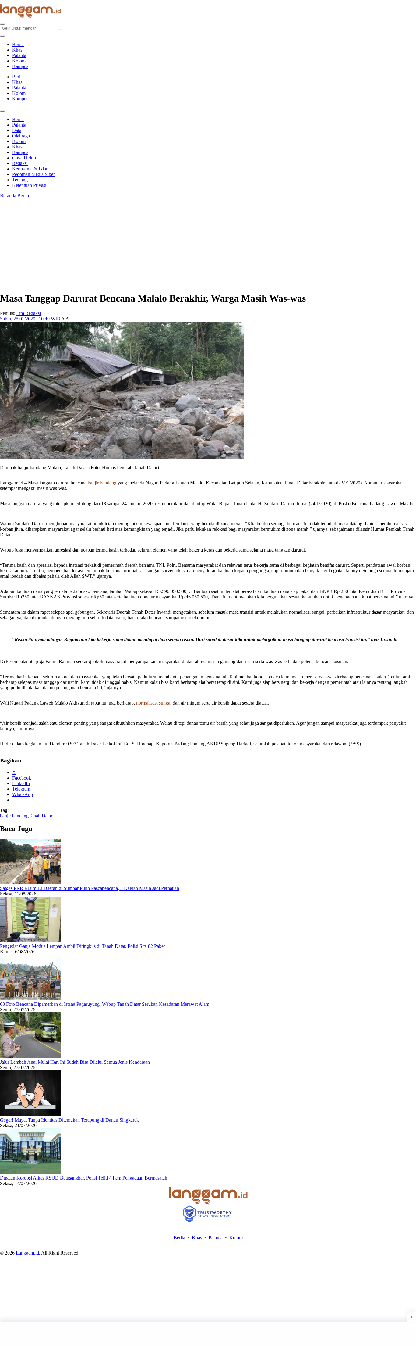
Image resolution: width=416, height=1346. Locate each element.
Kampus (20, 66)
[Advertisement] (208, 1333)
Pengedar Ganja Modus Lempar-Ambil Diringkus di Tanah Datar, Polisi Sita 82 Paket (83, 946)
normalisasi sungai (153, 702)
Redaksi (20, 163)
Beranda (8, 195)
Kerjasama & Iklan (30, 168)
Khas (17, 49)
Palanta (19, 55)
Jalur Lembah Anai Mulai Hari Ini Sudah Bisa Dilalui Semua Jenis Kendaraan (75, 1062)
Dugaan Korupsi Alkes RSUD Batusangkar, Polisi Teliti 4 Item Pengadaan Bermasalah (83, 1177)
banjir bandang (102, 482)
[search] (2, 24)
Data (16, 130)
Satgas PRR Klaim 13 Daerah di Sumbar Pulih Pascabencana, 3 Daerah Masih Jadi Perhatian (89, 888)
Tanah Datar (40, 815)
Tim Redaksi (28, 313)
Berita (18, 44)
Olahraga (21, 135)
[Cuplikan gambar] (30, 882)
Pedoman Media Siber (33, 174)
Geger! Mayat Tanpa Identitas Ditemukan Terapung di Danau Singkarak (69, 1120)
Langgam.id (27, 1252)
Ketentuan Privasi (29, 185)
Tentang (20, 179)
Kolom (19, 60)
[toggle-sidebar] (2, 36)
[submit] (60, 29)
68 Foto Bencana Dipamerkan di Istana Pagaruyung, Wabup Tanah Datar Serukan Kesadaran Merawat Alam (104, 1004)
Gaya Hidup (24, 157)
